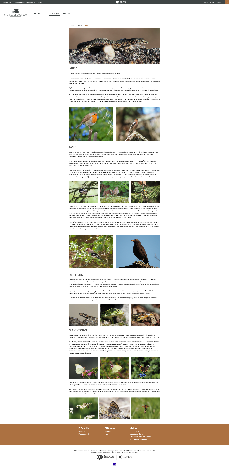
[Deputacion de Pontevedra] (121, 2)
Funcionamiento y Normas (140, 437)
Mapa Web (152, 451)
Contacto (135, 452)
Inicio (72, 25)
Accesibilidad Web (143, 451)
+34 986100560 (6, 2)
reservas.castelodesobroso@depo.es (24, 2)
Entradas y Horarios (138, 434)
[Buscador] (227, 2)
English (219, 2)
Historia (81, 431)
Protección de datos (120, 451)
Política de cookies (132, 451)
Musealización (84, 434)
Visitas (66, 14)
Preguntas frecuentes (138, 439)
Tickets (40, 2)
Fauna (86, 25)
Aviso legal (111, 451)
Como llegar (134, 431)
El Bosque (54, 14)
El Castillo (39, 14)
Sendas (108, 431)
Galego (206, 2)
